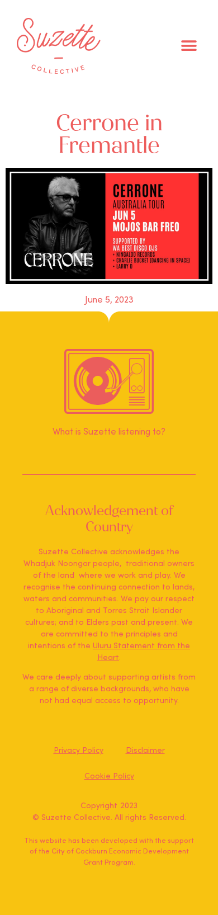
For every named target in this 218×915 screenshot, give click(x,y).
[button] (188, 46)
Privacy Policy (78, 750)
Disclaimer (145, 750)
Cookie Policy (109, 776)
